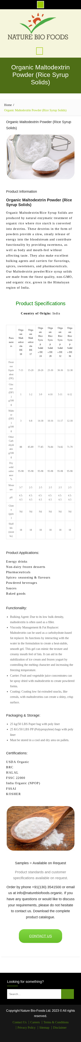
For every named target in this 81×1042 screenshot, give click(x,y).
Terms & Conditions (56, 1022)
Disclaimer (59, 1027)
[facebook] (37, 1035)
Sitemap (44, 1027)
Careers (35, 1022)
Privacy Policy (26, 1027)
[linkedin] (43, 1035)
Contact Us (20, 1022)
